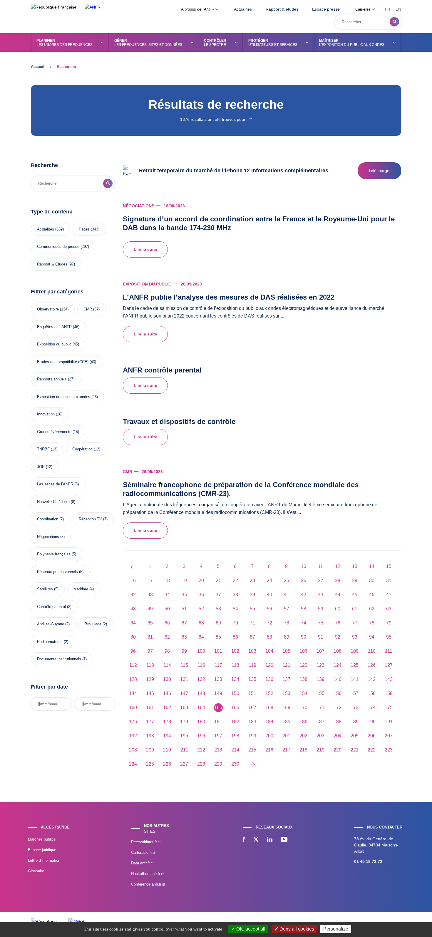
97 (150, 651)
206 (372, 735)
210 (167, 749)
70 (235, 622)
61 (354, 608)
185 (286, 721)
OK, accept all (250, 928)
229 (218, 763)
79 (388, 622)
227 (184, 763)
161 (150, 707)
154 (303, 693)
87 (252, 636)
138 (303, 679)
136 (269, 679)
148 (201, 693)
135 (252, 679)
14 (371, 566)
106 (303, 651)
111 (388, 651)
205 (355, 735)
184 (269, 721)
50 (167, 608)
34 (167, 594)
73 (286, 622)
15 (388, 566)
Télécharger (379, 170)
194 (167, 735)
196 (201, 735)
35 (184, 594)
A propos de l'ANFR (198, 9)
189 (355, 721)
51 (184, 608)
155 (320, 693)
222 (372, 749)
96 (133, 651)
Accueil (37, 66)
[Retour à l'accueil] (93, 7)
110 (372, 651)
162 (167, 707)
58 (303, 608)
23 (252, 580)
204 (337, 735)
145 (150, 693)
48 (133, 608)
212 (201, 749)
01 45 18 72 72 (368, 861)
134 (235, 679)
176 (133, 721)
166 (235, 707)
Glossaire (36, 871)
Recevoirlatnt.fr (144, 842)
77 (354, 622)
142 (372, 679)
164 (201, 707)
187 (320, 721)
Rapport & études (282, 9)
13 (354, 566)
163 (184, 707)
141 (355, 679)
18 (167, 580)
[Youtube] (284, 840)
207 (389, 735)
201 (286, 735)
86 (235, 636)
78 (371, 622)
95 (388, 636)
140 (337, 679)
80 (133, 636)
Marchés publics (42, 839)
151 (252, 693)
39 (252, 594)
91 (320, 636)
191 (389, 721)
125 (355, 665)
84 (201, 636)
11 (320, 566)
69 (218, 622)
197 (218, 735)
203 (320, 735)
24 (269, 580)
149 (218, 693)
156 (337, 693)
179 (184, 721)
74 (303, 622)
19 (184, 580)
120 (269, 665)
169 (286, 707)
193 (150, 735)
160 (133, 707)
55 (252, 608)
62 (371, 608)
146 (167, 693)
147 (184, 693)
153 (286, 693)
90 (303, 636)
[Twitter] (256, 840)
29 (354, 580)
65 (150, 622)
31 (388, 580)
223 (389, 749)
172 (337, 707)
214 (235, 749)
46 (371, 594)
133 (218, 679)
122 (303, 665)
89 (286, 636)
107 (320, 651)
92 (337, 636)
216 (269, 749)
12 (337, 566)
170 (303, 707)
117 (218, 665)
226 (167, 763)
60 (337, 608)
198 (235, 735)
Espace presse (326, 9)
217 (286, 749)
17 (150, 580)
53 (218, 608)
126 (372, 665)
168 (269, 707)
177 (150, 721)
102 (235, 651)
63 (388, 608)
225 (150, 763)
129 (150, 679)
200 (269, 735)
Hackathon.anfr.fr (146, 873)
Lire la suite (145, 249)
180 (201, 721)
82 (167, 636)
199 (252, 735)
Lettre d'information (44, 860)
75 (320, 622)
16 (133, 580)
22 (235, 580)
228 (201, 763)
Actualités (243, 9)
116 (201, 665)
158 (372, 693)
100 (201, 651)
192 (133, 735)
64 (133, 622)
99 (184, 651)
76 (337, 622)
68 (201, 622)
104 (269, 651)
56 (269, 608)
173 (355, 707)
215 (252, 749)
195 (184, 735)
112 (133, 665)
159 (389, 693)
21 (218, 580)
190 (372, 721)
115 (184, 665)
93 (354, 636)
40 (269, 594)
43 (320, 594)
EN (398, 9)
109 (355, 651)
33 (150, 594)
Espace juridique (42, 850)
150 (235, 693)
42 (303, 594)
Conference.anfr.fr (147, 884)
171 (320, 707)
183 (252, 721)
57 (286, 608)
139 (320, 679)
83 (184, 636)
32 (133, 594)
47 (388, 594)
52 (201, 608)
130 (167, 679)
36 (201, 594)
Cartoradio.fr (142, 852)
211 (184, 749)
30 (371, 580)
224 (133, 763)
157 (355, 693)
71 (252, 622)
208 (133, 749)
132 (201, 679)
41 (286, 594)
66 (167, 622)
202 (303, 735)
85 (218, 636)
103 (252, 651)
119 (252, 665)
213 (218, 749)
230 (235, 763)
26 (303, 580)
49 (150, 608)
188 (337, 721)
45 (354, 594)
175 (389, 707)
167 (252, 707)
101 (218, 651)
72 (269, 622)
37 (218, 594)
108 (337, 651)
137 (286, 679)
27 (320, 580)
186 (303, 721)
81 (150, 636)
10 (303, 566)
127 (389, 665)
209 (150, 749)
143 (389, 679)
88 (269, 636)
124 (337, 665)
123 (320, 665)
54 (235, 608)
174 (372, 707)
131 (184, 679)
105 (286, 651)
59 (320, 608)
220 (337, 749)
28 (337, 580)
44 (337, 594)
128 (133, 679)
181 (218, 721)
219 (320, 749)
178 (167, 721)
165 (218, 707)
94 (371, 636)
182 (235, 721)
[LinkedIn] (269, 840)
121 (286, 665)
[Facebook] (244, 840)
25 (286, 580)
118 (235, 665)
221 (355, 749)
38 (235, 594)
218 (303, 749)
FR (387, 9)
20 (201, 580)
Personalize (335, 928)
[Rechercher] (394, 21)
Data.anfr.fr (141, 863)
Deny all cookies (296, 928)
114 (167, 665)
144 (133, 693)
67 (184, 622)
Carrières (363, 9)
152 (269, 693)
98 (167, 651)
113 (150, 665)
